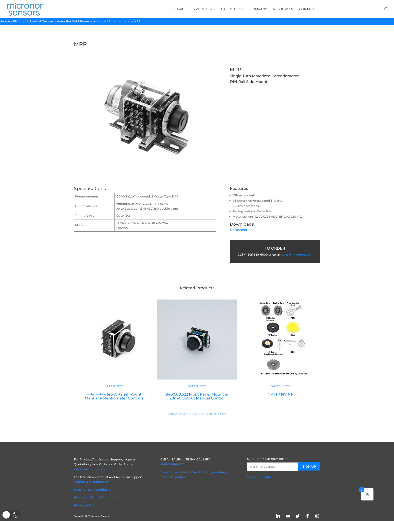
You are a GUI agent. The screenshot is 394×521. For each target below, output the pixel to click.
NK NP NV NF (280, 394)
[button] (11, 515)
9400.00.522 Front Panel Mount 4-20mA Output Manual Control (197, 396)
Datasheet (238, 230)
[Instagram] (317, 516)
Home (5, 21)
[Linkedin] (278, 516)
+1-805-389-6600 (172, 464)
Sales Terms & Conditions (92, 489)
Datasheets (113, 386)
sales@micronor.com (296, 254)
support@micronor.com (91, 482)
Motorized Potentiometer (112, 21)
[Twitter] (297, 516)
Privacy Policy (84, 505)
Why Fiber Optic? (260, 477)
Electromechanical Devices (33, 21)
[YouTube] (288, 516)
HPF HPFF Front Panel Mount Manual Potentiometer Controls (114, 396)
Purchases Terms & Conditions (96, 497)
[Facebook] (307, 516)
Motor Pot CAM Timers (73, 21)
